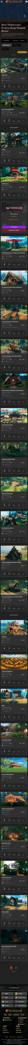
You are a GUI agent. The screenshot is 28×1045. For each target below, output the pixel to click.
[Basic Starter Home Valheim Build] (14, 834)
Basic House (4, 75)
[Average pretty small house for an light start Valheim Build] (14, 278)
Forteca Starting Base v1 (7, 671)
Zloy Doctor (5, 711)
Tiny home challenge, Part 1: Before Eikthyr (11, 356)
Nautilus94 (5, 80)
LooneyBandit (6, 848)
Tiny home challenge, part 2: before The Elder (12, 596)
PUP (4, 189)
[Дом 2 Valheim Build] (14, 696)
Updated (15, 40)
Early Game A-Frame (6, 877)
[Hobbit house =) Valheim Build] (14, 174)
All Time (5, 49)
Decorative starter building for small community (12, 390)
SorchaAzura (6, 361)
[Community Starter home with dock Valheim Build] (14, 312)
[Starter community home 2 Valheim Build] (14, 799)
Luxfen (4, 292)
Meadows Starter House (7, 493)
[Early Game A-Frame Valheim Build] (14, 868)
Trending (7, 40)
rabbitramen (5, 154)
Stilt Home (4, 636)
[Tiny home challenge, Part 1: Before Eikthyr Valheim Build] (14, 347)
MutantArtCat (6, 114)
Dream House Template (7, 424)
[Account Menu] (26, 1)
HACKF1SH (5, 430)
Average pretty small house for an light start (12, 287)
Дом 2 (3, 705)
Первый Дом (5, 912)
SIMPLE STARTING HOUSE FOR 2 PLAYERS (11, 562)
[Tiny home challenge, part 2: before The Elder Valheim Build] (14, 587)
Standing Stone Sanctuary (7, 528)
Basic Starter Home (6, 843)
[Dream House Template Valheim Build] (14, 416)
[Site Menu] (1, 1)
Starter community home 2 (8, 808)
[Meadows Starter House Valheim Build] (14, 484)
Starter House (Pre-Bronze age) (9, 946)
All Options (16, 45)
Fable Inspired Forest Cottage (8, 459)
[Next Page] (16, 968)
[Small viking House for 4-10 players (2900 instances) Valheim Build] (14, 244)
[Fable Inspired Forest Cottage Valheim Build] (14, 450)
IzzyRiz (4, 499)
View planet (14, 227)
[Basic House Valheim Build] (14, 66)
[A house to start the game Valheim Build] (14, 765)
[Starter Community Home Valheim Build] (14, 100)
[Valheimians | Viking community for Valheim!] (14, 1)
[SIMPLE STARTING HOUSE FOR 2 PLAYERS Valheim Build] (14, 553)
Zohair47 (5, 951)
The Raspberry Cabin (6, 740)
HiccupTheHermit (6, 533)
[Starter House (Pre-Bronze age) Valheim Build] (14, 937)
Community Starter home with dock (10, 321)
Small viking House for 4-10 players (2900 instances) (13, 253)
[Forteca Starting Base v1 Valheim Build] (14, 662)
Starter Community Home (8, 109)
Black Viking (5, 676)
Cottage (3, 149)
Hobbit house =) (5, 183)
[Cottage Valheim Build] (14, 140)
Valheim (5, 1042)
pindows (5, 567)
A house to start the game (7, 774)
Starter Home (6, 45)
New (23, 40)
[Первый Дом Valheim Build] (14, 903)
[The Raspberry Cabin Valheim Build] (14, 731)
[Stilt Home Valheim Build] (14, 627)
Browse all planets (14, 230)
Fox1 (4, 779)
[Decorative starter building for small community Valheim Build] (14, 381)
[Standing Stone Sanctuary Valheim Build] (14, 519)
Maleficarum (6, 464)
